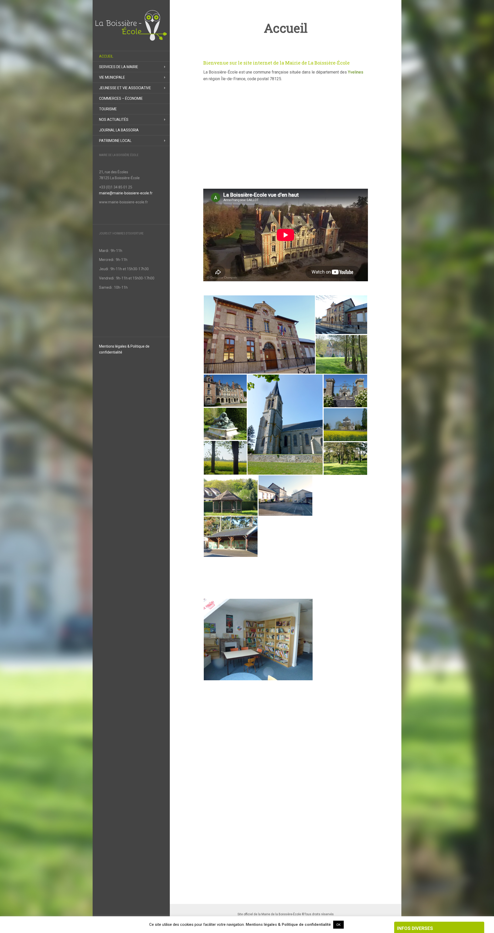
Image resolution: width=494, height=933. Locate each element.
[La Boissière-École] (131, 25)
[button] (259, 334)
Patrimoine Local (115, 141)
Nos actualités (113, 119)
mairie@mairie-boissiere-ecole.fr (126, 193)
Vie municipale (112, 77)
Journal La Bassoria (119, 130)
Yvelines (355, 72)
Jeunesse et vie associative (125, 88)
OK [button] (338, 925)
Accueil (106, 56)
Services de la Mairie (118, 67)
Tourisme (108, 109)
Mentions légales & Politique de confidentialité (288, 924)
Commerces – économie (121, 98)
